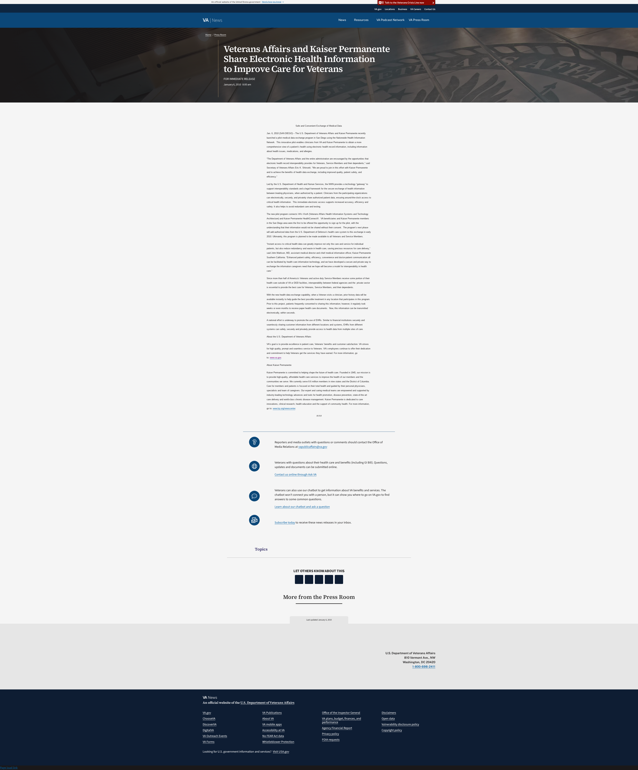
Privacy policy (330, 734)
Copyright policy (392, 730)
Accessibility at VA (273, 730)
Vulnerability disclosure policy (400, 724)
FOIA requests (331, 740)
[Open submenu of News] (348, 20)
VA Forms (208, 742)
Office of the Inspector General (341, 713)
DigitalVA (208, 730)
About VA (268, 719)
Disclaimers (389, 713)
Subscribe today (285, 522)
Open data (388, 719)
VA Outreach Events (215, 736)
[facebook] (414, 646)
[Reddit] (319, 579)
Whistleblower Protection (278, 742)
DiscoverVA (209, 724)
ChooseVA (209, 719)
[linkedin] (427, 646)
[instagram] (420, 646)
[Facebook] (299, 579)
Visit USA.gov (281, 752)
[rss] (407, 646)
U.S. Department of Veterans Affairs (267, 702)
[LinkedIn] (329, 579)
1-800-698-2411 (423, 666)
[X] (309, 579)
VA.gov (207, 713)
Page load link (9, 768)
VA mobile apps (272, 724)
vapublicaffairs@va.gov (312, 447)
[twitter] (401, 646)
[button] (434, 20)
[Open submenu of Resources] (370, 20)
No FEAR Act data (273, 736)
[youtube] (394, 646)
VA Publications (272, 713)
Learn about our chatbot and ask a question (302, 507)
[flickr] (433, 646)
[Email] (339, 579)
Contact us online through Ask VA (296, 474)
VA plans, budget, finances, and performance (341, 720)
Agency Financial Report (337, 728)
